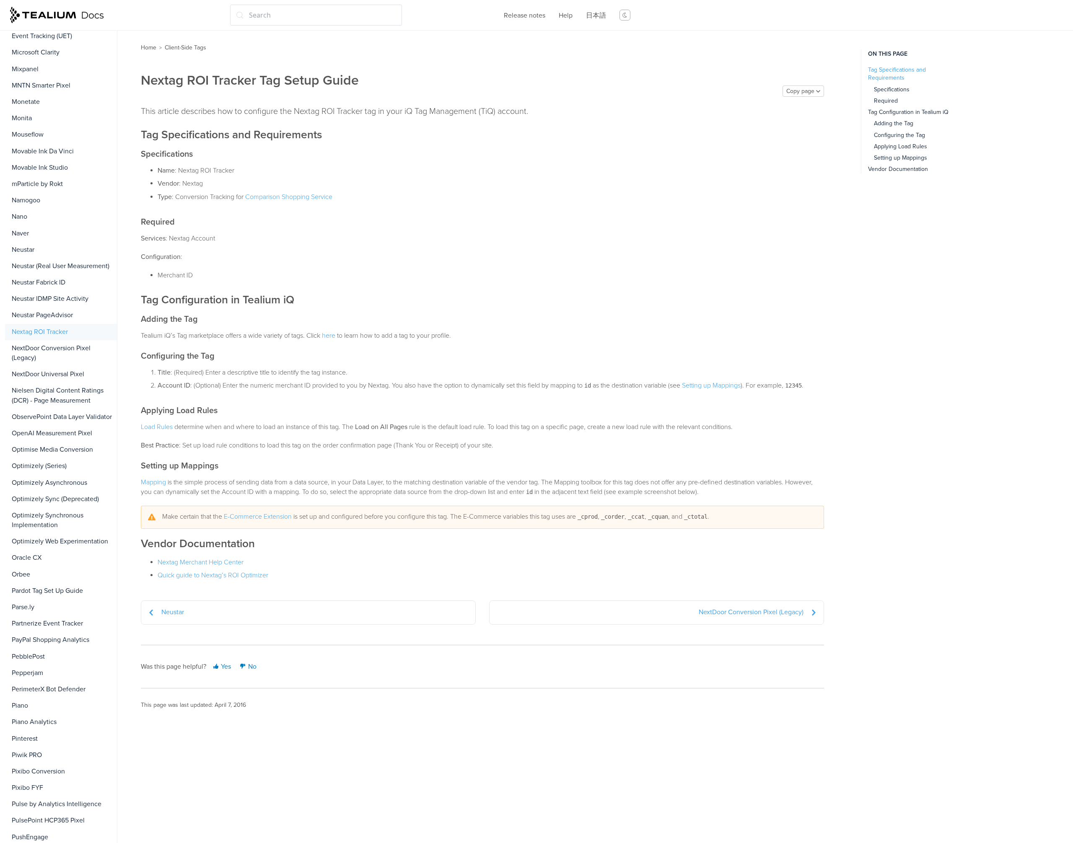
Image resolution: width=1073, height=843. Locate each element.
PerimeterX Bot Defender (49, 689)
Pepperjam (27, 673)
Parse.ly (23, 607)
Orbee (21, 574)
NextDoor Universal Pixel (48, 374)
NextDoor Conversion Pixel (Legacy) (51, 353)
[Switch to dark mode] (624, 15)
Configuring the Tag (899, 135)
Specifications (892, 89)
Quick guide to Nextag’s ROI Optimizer (213, 575)
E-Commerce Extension (258, 516)
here (328, 335)
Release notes (524, 15)
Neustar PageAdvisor (42, 315)
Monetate (26, 102)
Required (886, 100)
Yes (225, 666)
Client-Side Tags (185, 47)
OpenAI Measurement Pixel (52, 433)
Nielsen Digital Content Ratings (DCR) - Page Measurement (58, 395)
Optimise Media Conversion (52, 449)
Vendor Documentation (898, 169)
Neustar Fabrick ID (38, 282)
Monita (22, 118)
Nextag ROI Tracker (40, 332)
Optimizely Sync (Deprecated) (55, 499)
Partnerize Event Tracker (47, 623)
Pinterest (25, 738)
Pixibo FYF (27, 788)
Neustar (23, 250)
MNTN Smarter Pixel (41, 85)
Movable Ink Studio (40, 167)
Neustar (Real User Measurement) (60, 266)
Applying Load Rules (900, 146)
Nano (19, 216)
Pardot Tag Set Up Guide (47, 591)
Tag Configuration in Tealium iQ (908, 112)
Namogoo (26, 200)
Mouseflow (28, 134)
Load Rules (157, 427)
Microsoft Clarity (36, 52)
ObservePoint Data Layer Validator (62, 417)
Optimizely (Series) (39, 466)
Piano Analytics (34, 722)
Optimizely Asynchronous (49, 482)
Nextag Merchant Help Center (201, 562)
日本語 (596, 15)
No (251, 666)
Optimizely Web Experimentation (60, 541)
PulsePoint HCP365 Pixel (48, 820)
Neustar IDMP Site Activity (50, 299)
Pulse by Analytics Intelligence (56, 804)
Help (566, 15)
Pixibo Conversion (38, 771)
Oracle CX (26, 557)
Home (148, 47)
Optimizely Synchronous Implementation (47, 520)
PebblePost (28, 656)
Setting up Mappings (711, 385)
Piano (20, 705)
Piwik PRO (27, 755)
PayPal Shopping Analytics (50, 640)
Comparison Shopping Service (288, 197)
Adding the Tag (893, 123)
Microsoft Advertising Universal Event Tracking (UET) (57, 31)
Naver (20, 233)
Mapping (153, 482)
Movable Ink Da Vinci (43, 151)
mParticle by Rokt (37, 184)
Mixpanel (25, 69)
